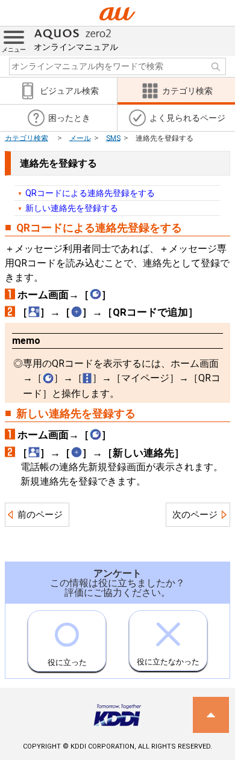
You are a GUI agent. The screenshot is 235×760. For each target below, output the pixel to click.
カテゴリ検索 (26, 137)
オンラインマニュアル (76, 47)
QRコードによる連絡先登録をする (90, 193)
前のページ (40, 514)
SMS (113, 137)
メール (80, 137)
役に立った (67, 662)
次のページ (195, 514)
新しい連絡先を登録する (71, 208)
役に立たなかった (168, 661)
